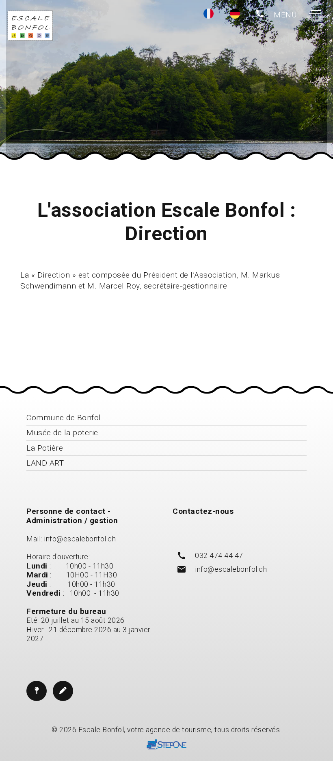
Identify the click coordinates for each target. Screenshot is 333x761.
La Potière (44, 448)
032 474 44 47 (219, 556)
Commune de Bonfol (63, 417)
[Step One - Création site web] (166, 746)
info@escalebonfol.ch (80, 539)
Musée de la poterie (62, 432)
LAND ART (45, 463)
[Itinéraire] (36, 691)
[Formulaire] (63, 691)
